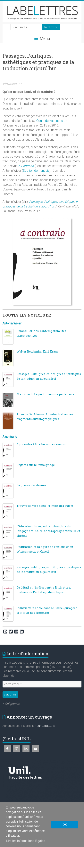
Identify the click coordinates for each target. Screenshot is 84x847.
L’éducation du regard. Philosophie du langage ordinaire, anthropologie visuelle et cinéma (48, 530)
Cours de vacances (49, 121)
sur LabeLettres (46, 725)
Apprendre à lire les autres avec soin (43, 444)
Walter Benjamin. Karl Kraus (37, 351)
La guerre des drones (31, 485)
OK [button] (65, 824)
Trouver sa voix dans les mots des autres (45, 506)
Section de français (36, 170)
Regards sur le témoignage (36, 465)
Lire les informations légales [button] (25, 841)
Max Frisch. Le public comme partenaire (45, 394)
